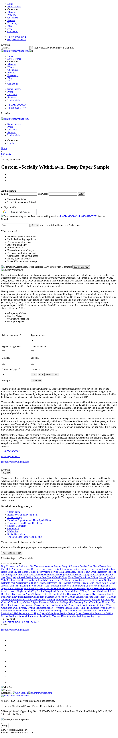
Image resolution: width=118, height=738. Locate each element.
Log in (10, 143)
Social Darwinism (16, 534)
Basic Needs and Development (22, 514)
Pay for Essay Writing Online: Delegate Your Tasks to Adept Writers (67, 599)
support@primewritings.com (15, 461)
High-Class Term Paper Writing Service (87, 577)
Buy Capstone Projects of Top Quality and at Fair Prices (47, 605)
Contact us (12, 31)
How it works (14, 6)
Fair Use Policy (63, 706)
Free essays (12, 23)
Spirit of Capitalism (16, 525)
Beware (11, 20)
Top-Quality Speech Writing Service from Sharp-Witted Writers (36, 577)
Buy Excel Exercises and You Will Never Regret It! (26, 594)
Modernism (12, 531)
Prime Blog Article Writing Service (98, 608)
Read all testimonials (11, 563)
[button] (19, 212)
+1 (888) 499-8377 (16, 39)
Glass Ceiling (13, 512)
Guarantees (12, 17)
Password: (43, 193)
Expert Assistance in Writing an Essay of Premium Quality (83, 580)
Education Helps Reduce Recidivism (25, 523)
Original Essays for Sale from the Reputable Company (57, 602)
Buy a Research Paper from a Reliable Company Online (52, 569)
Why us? (11, 15)
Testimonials (13, 100)
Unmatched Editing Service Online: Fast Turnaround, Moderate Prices (44, 585)
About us (11, 12)
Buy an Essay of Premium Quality (70, 566)
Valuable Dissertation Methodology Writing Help (76, 616)
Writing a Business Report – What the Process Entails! (54, 608)
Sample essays (14, 89)
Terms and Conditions (12, 706)
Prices (10, 91)
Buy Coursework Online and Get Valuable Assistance (27, 566)
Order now (12, 9)
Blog (9, 26)
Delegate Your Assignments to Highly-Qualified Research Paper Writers (36, 583)
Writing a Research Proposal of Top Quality (30, 616)
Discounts (12, 94)
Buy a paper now (81, 267)
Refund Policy (47, 706)
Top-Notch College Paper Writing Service (38, 571)
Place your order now (11, 553)
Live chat (5, 44)
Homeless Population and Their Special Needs (29, 520)
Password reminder (16, 199)
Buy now (6, 473)
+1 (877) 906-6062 (16, 36)
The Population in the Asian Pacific (24, 537)
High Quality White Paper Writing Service (54, 613)
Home (10, 3)
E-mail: (4, 193)
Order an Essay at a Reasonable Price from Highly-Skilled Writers (50, 574)
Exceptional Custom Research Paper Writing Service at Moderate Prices (79, 591)
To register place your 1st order (22, 202)
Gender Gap (13, 528)
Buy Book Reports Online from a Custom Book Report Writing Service (48, 596)
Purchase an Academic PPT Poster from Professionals (60, 588)
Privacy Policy (31, 706)
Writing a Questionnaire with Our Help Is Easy (77, 610)
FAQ (9, 28)
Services (11, 97)
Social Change (14, 517)
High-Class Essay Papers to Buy (74, 571)
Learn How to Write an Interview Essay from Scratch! (27, 610)
